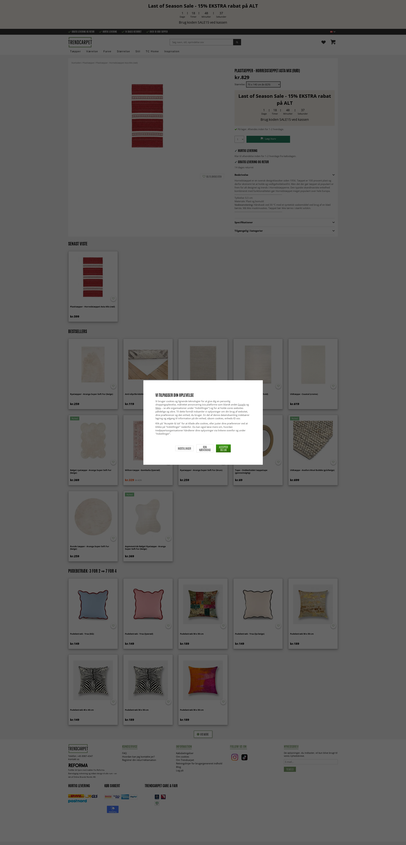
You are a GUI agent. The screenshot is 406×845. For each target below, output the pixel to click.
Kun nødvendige (205, 448)
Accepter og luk (223, 448)
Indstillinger (184, 448)
